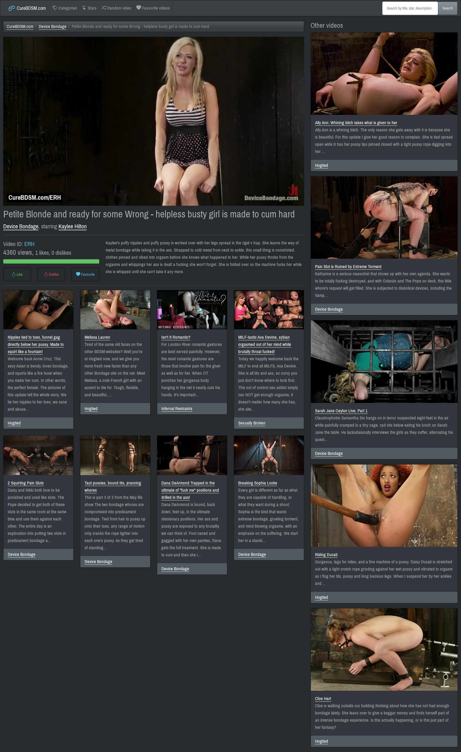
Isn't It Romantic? (175, 337)
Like (19, 274)
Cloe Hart (323, 698)
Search (448, 8)
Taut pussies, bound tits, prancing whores (113, 486)
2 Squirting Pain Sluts (26, 483)
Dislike (53, 274)
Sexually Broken (251, 423)
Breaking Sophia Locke (257, 483)
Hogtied (14, 423)
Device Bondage (52, 26)
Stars (92, 8)
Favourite (87, 274)
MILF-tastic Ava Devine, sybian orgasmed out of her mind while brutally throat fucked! (264, 344)
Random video (119, 8)
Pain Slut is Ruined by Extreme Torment (348, 266)
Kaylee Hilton (72, 226)
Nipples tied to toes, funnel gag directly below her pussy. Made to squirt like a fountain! (36, 344)
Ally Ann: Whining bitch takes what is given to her (356, 123)
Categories (67, 8)
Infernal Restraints (176, 409)
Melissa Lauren (97, 337)
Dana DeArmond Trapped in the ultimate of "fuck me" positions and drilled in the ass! (190, 490)
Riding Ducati (326, 555)
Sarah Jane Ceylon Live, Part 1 (341, 411)
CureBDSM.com (31, 8)
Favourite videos (155, 8)
